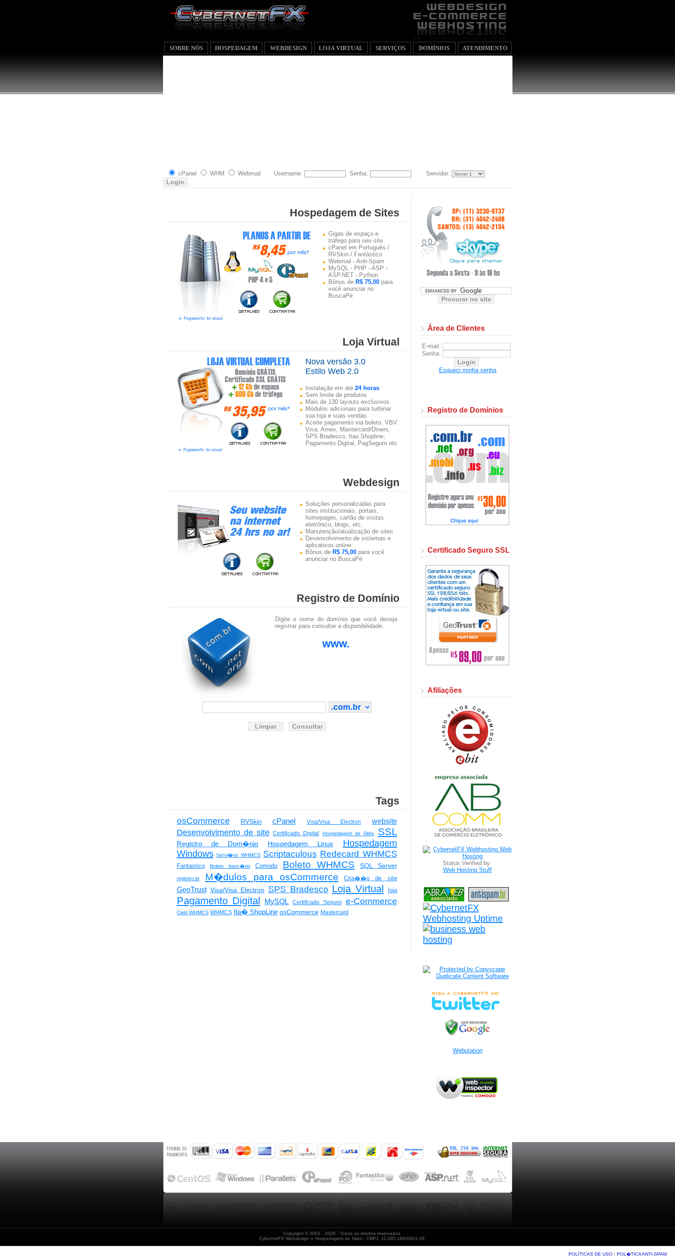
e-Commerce (371, 901)
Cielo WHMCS (192, 912)
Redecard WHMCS (358, 854)
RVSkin (251, 821)
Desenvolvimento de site (223, 832)
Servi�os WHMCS (238, 855)
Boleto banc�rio (230, 866)
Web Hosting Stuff (467, 869)
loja (392, 890)
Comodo (266, 865)
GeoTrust (192, 890)
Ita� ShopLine (256, 912)
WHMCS (221, 912)
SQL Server (378, 865)
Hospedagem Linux (300, 844)
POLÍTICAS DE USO (590, 1254)
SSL (387, 832)
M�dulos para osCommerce (271, 877)
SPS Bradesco (298, 889)
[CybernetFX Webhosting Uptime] (468, 918)
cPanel (284, 821)
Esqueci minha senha (467, 370)
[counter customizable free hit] (466, 955)
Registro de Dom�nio (218, 844)
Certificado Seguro (317, 902)
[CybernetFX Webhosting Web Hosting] (468, 856)
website (384, 821)
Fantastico (191, 865)
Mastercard (335, 912)
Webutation (468, 1050)
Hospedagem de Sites (348, 833)
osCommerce (203, 821)
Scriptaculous (290, 854)
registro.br (188, 878)
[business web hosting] (468, 939)
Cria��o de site (370, 878)
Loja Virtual (358, 889)
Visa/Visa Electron (334, 822)
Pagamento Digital (219, 900)
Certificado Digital (296, 833)
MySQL (276, 902)
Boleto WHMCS (319, 864)
